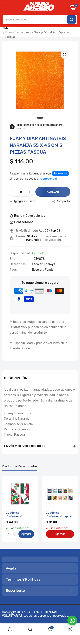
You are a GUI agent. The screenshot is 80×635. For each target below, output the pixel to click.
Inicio (5, 27)
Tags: (13, 269)
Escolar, (38, 264)
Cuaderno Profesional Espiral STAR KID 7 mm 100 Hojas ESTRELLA (59, 514)
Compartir (63, 201)
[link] (10, 629)
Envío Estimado (27, 231)
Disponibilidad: (20, 253)
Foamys (49, 264)
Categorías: (18, 264)
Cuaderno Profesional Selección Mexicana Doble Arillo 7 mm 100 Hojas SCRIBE (19, 514)
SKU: (13, 259)
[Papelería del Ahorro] (38, 7)
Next (73, 511)
